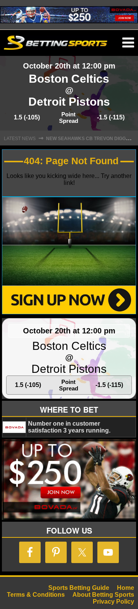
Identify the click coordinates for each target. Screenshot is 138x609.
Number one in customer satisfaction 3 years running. (69, 427)
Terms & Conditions (36, 594)
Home (125, 588)
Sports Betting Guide (78, 588)
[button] (128, 43)
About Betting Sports (103, 594)
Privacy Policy (113, 601)
